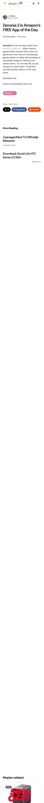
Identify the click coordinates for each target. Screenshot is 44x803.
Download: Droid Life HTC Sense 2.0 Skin (19, 155)
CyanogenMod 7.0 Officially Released (20, 139)
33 (9, 37)
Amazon (10, 93)
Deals (8, 787)
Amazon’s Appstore (12, 48)
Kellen (12, 16)
